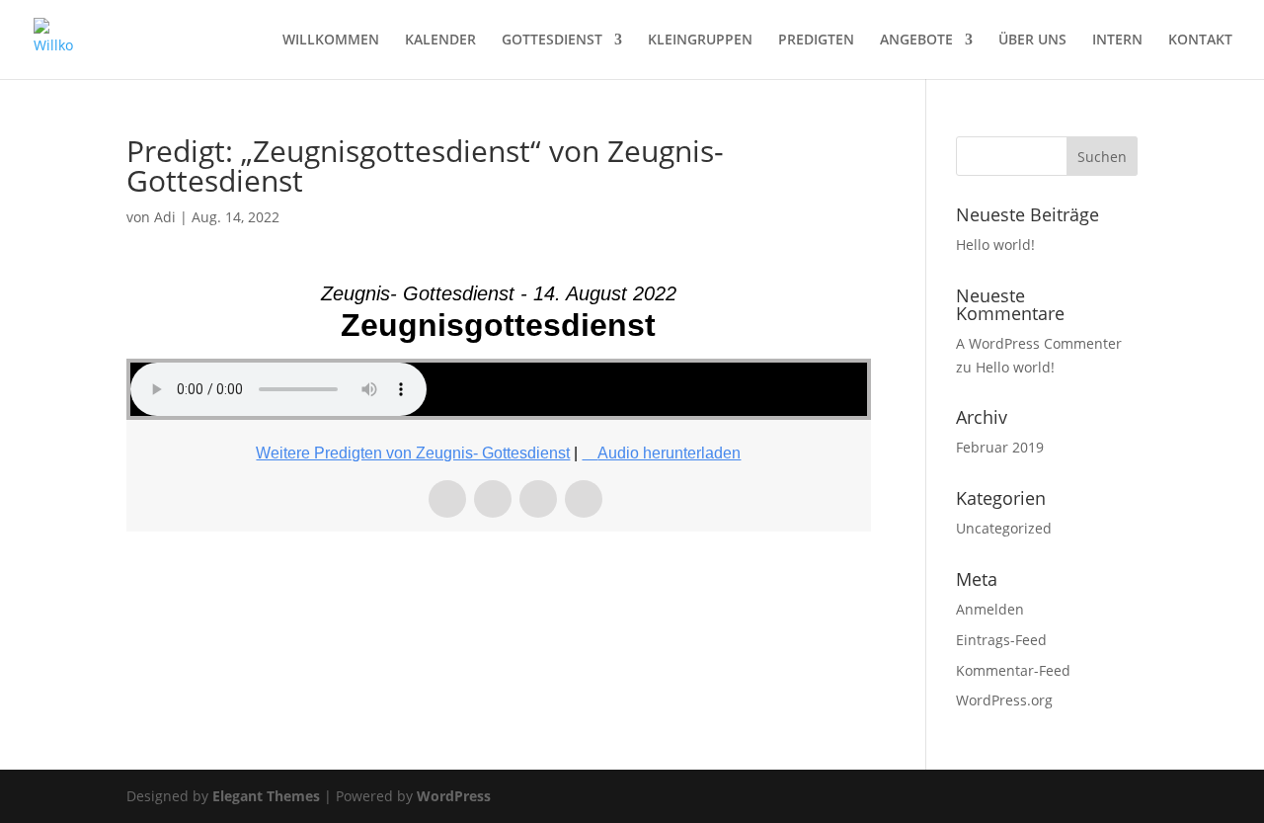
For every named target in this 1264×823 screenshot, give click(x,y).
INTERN (1117, 40)
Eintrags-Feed (1001, 639)
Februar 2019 (1000, 447)
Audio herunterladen (669, 453)
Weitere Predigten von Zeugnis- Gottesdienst (413, 453)
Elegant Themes (266, 795)
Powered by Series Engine (798, 586)
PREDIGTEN (816, 40)
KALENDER (440, 40)
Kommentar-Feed (1013, 670)
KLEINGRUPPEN (700, 40)
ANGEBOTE (916, 40)
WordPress (454, 795)
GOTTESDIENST (552, 40)
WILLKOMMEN (330, 40)
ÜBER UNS (1032, 40)
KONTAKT (1200, 40)
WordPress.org (1004, 700)
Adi (165, 216)
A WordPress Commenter (1039, 343)
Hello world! (995, 244)
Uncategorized (1004, 528)
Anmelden (990, 609)
